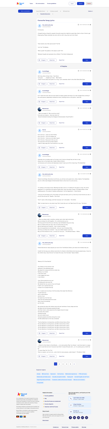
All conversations (40, 3)
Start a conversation (25, 11)
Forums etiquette (49, 404)
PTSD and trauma (83, 373)
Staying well (70, 376)
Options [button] (90, 11)
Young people (40, 382)
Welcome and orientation (79, 379)
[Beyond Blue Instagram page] (78, 420)
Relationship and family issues (44, 376)
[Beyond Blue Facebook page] (70, 420)
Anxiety (38, 373)
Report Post (61, 60)
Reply (87, 60)
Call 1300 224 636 (78, 398)
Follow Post (52, 60)
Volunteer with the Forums (51, 406)
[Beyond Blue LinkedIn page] (87, 420)
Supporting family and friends (43, 379)
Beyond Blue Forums (22, 3)
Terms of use (65, 427)
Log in (72, 3)
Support (89, 3)
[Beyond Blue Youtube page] (74, 420)
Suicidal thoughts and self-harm (82, 376)
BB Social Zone (66, 11)
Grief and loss (60, 373)
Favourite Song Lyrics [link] (45, 13)
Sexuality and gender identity (59, 376)
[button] (39, 60)
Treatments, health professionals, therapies (62, 379)
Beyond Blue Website (22, 394)
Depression (53, 373)
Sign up (80, 3)
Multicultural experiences (71, 373)
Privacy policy (75, 427)
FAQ (46, 398)
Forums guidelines (51, 3)
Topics (31, 3)
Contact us (55, 427)
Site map (84, 427)
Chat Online (77, 404)
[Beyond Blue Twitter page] (82, 420)
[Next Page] (74, 363)
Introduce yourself (54, 11)
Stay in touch (46, 420)
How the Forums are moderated (52, 401)
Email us (76, 411)
